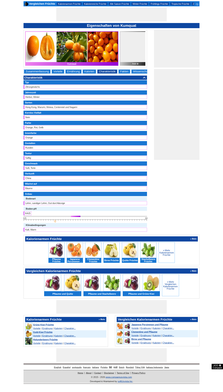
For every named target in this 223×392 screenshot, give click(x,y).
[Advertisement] (111, 15)
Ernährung (73, 71)
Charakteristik (107, 71)
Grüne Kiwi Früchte (43, 324)
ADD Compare (217, 366)
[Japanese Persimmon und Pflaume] (123, 326)
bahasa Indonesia (154, 367)
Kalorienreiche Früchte (95, 4)
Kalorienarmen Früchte (69, 4)
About (88, 373)
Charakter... (70, 328)
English (57, 367)
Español (67, 367)
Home (80, 373)
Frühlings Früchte (159, 4)
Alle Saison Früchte (119, 4)
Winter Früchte (140, 4)
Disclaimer (109, 373)
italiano (95, 367)
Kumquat (71, 63)
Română (130, 367)
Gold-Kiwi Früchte (42, 332)
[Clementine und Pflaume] (123, 333)
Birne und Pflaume (141, 339)
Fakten (124, 71)
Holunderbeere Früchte (45, 339)
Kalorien (89, 71)
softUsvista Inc (125, 381)
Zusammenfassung (37, 71)
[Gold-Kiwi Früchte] (28, 334)
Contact (97, 373)
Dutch (121, 367)
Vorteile (58, 71)
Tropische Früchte (180, 4)
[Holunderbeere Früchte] (28, 341)
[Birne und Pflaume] (123, 340)
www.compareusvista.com (119, 377)
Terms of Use (123, 373)
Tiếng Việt (140, 367)
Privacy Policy (138, 373)
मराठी (115, 367)
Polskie (104, 367)
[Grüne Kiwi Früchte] (28, 326)
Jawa (166, 367)
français (87, 367)
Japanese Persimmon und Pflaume (149, 324)
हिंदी (110, 367)
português (77, 367)
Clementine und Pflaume (144, 332)
